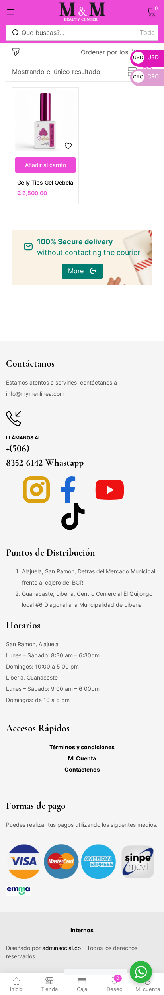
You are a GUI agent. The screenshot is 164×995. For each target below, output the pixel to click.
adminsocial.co (61, 947)
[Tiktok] (73, 516)
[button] (116, 52)
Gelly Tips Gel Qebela (45, 182)
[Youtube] (109, 489)
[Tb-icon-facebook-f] (73, 489)
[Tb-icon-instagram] (36, 489)
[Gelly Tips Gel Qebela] (45, 121)
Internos (82, 930)
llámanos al (23, 438)
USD (146, 57)
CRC (146, 76)
